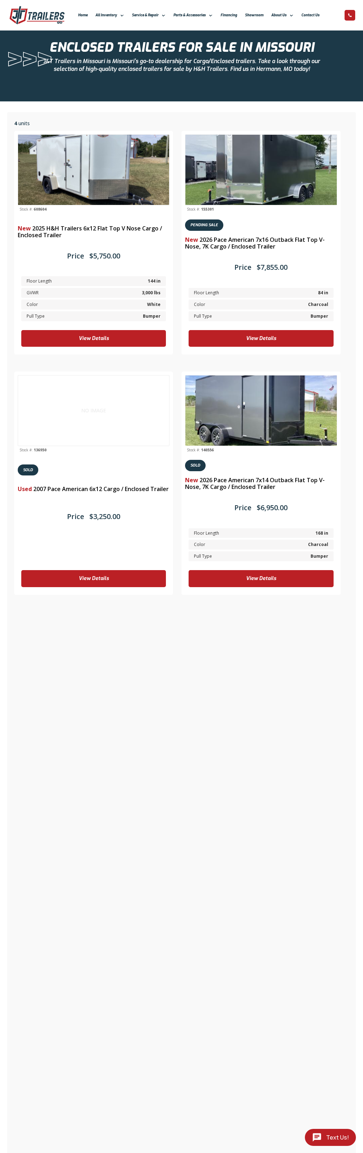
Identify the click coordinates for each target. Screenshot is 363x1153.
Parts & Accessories (189, 15)
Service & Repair (145, 15)
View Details (94, 338)
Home (83, 15)
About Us (278, 15)
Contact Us (310, 15)
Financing (228, 15)
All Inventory (106, 15)
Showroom (254, 15)
